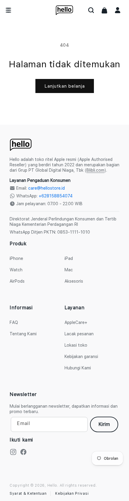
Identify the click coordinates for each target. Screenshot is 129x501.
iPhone (16, 258)
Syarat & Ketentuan (28, 493)
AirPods (17, 281)
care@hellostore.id (46, 188)
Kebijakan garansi (81, 356)
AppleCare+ (75, 322)
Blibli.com (95, 170)
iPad (68, 258)
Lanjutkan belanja (64, 86)
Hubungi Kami (77, 368)
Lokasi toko (75, 345)
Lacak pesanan (79, 333)
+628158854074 (56, 196)
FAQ (14, 322)
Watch (16, 269)
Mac (68, 269)
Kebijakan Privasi (71, 493)
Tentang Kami (23, 333)
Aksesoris (73, 281)
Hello (52, 485)
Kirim (104, 424)
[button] (91, 10)
